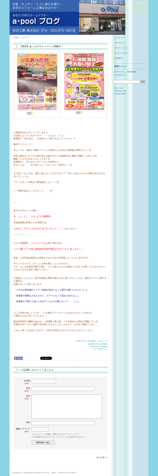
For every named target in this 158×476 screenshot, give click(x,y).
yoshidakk (103, 344)
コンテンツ (25, 37)
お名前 (26, 381)
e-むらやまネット (100, 349)
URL (28, 422)
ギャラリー (119, 43)
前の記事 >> (102, 457)
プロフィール (120, 48)
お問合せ (118, 58)
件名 (26, 389)
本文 (26, 397)
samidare (104, 346)
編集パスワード (23, 430)
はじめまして (120, 75)
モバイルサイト (121, 53)
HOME (16, 37)
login (54, 473)
